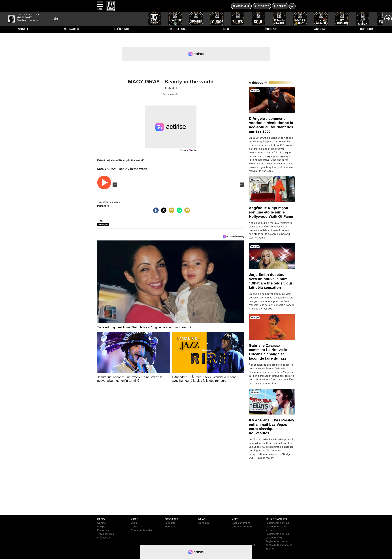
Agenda (319, 29)
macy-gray (103, 224)
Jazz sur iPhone (241, 522)
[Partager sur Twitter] (162, 211)
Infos (226, 29)
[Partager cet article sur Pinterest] (170, 211)
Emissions (103, 530)
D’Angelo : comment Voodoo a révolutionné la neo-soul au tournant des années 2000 (271, 124)
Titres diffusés (177, 29)
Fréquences (122, 29)
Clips (134, 522)
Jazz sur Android (242, 526)
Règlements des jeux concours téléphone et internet (279, 545)
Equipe (101, 526)
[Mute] (56, 19)
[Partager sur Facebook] (155, 211)
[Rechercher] (292, 6)
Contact (102, 522)
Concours (367, 29)
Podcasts (272, 29)
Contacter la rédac (142, 530)
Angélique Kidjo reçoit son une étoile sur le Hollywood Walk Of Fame (271, 212)
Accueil (23, 29)
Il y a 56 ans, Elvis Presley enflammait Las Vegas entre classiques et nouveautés (271, 426)
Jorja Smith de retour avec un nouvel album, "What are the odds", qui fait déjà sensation (270, 281)
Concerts (136, 526)
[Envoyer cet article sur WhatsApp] (178, 211)
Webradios (71, 29)
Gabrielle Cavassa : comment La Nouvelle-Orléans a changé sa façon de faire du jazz (268, 351)
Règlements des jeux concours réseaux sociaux (278, 526)
